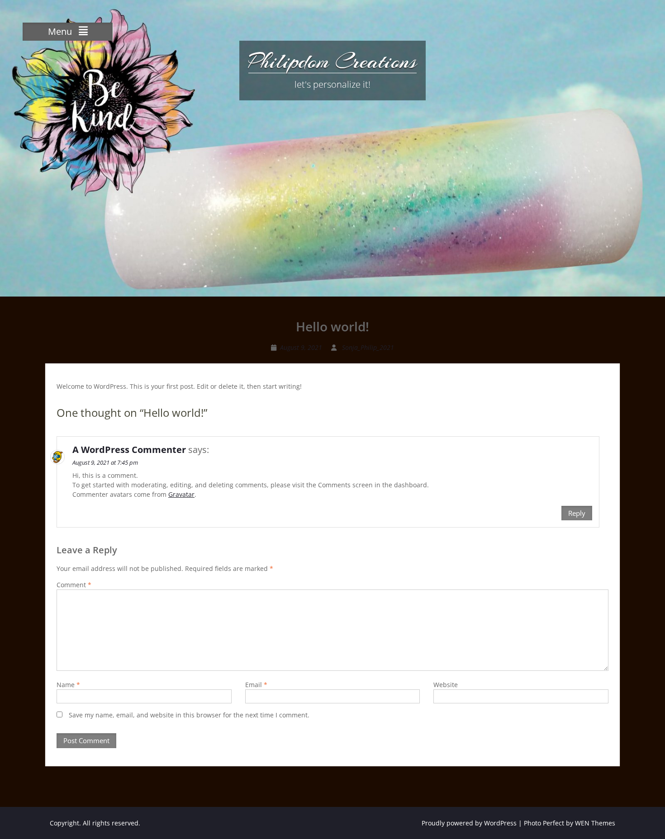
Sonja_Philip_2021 (368, 347)
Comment (74, 584)
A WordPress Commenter (129, 449)
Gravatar (181, 494)
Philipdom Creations (332, 61)
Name (68, 684)
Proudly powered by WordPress (469, 823)
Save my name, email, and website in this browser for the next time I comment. (189, 715)
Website (445, 684)
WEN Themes (595, 823)
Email (256, 684)
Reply (576, 513)
